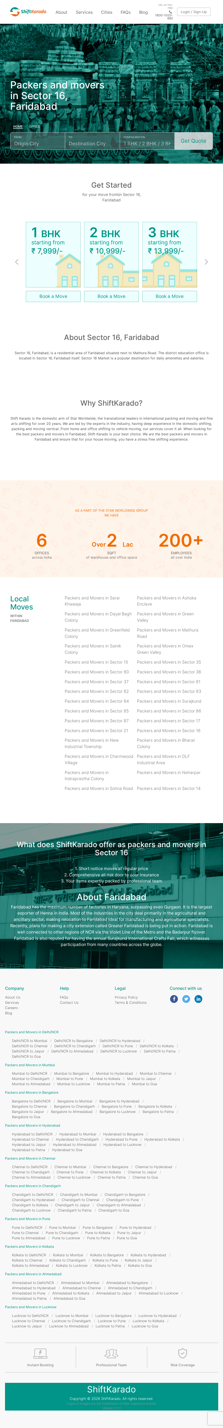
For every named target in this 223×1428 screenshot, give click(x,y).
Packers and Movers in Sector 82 (97, 691)
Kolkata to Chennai (27, 1260)
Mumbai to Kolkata (105, 1078)
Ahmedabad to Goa (69, 1298)
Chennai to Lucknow (74, 1177)
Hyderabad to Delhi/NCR (32, 1134)
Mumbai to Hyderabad (114, 1073)
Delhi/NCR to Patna (160, 1051)
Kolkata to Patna (108, 1265)
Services (84, 12)
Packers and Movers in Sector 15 (96, 662)
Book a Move (53, 296)
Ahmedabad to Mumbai (80, 1282)
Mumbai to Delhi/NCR (29, 1073)
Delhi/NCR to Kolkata (157, 1046)
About (61, 12)
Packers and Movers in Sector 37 (97, 681)
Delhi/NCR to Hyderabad (120, 1040)
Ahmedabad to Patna (29, 1298)
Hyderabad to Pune (121, 1139)
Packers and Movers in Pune (27, 1219)
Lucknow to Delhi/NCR (30, 1315)
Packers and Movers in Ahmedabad (33, 1274)
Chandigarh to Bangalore (125, 1194)
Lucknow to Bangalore (113, 1315)
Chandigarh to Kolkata (30, 1205)
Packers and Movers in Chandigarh (33, 1186)
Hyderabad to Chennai (30, 1139)
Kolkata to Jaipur (138, 1260)
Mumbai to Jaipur (141, 1078)
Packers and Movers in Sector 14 (169, 788)
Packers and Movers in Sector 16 (169, 730)
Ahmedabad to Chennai (82, 1288)
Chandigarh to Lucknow (31, 1210)
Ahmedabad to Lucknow (158, 1293)
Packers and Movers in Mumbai (30, 1065)
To (70, 137)
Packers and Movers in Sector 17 (168, 720)
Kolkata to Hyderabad (148, 1255)
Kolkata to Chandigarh (67, 1260)
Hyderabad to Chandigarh (77, 1139)
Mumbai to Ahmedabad (31, 1084)
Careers (11, 1008)
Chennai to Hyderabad (153, 1167)
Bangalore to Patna (158, 1111)
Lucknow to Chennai (28, 1321)
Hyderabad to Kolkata (162, 1139)
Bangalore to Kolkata (155, 1106)
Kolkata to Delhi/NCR (29, 1255)
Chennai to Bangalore (110, 1167)
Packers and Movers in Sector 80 (97, 672)
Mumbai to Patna (111, 1084)
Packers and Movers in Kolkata (29, 1246)
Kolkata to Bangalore (107, 1255)
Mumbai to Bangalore (71, 1073)
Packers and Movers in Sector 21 (96, 730)
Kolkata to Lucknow (72, 1265)
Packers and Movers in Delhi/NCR (32, 1032)
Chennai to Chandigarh (31, 1172)
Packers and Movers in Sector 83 (169, 691)
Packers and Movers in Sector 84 (97, 701)
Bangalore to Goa (26, 1117)
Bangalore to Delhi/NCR (31, 1101)
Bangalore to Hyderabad (119, 1101)
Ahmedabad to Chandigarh (130, 1288)
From (18, 137)
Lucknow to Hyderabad (158, 1315)
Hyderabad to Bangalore (123, 1134)
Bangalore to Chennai (29, 1106)
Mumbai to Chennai (156, 1073)
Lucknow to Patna (110, 1326)
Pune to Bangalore (98, 1227)
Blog (143, 12)
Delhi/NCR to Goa (26, 1056)
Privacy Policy (126, 997)
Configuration (134, 137)
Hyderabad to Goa (67, 1150)
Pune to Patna (98, 1238)
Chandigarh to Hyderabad (33, 1200)
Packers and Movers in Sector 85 (97, 711)
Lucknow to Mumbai (72, 1315)
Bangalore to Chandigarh (74, 1106)
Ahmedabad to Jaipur (114, 1293)
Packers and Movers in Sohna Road (99, 788)
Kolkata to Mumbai (68, 1255)
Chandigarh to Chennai (80, 1200)
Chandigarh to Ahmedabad (119, 1205)
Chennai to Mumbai (70, 1167)
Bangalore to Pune (117, 1106)
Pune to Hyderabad (135, 1227)
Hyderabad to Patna (28, 1150)
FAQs (126, 12)
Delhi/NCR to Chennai (29, 1046)
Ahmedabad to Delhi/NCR (33, 1282)
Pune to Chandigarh (62, 1233)
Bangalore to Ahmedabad (72, 1111)
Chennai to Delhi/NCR (29, 1167)
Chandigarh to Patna (74, 1210)
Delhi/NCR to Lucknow (118, 1051)
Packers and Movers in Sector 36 (169, 672)
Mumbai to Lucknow (73, 1084)
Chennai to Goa (145, 1177)
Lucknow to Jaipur (27, 1326)
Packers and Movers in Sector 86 (169, 711)
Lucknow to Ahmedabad (69, 1326)
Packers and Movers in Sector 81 (169, 681)
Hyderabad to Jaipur (29, 1144)
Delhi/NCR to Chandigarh (75, 1046)
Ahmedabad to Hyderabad (34, 1288)
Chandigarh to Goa (113, 1210)
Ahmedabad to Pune (28, 1293)
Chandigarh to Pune (122, 1200)
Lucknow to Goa (145, 1326)
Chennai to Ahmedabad (31, 1177)
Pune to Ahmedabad (28, 1238)
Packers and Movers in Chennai (30, 1158)
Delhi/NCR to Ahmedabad (72, 1051)
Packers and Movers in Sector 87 (97, 720)
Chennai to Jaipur (142, 1172)
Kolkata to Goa (140, 1265)
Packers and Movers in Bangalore (31, 1092)
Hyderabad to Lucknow (122, 1144)
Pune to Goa (127, 1238)
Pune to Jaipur (129, 1233)
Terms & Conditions (131, 1002)
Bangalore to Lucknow (118, 1111)
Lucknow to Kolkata (148, 1321)
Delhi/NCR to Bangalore (73, 1040)
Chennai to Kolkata (105, 1172)
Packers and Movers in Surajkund (169, 701)
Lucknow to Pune (112, 1321)
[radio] (18, 127)
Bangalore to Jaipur (28, 1111)
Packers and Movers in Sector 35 (169, 662)
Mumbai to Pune (69, 1078)
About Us (12, 997)
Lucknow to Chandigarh (71, 1321)
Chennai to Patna (112, 1177)
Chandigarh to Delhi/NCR (32, 1194)
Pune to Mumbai (62, 1227)
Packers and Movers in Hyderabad (32, 1125)
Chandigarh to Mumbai (79, 1194)
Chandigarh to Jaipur (72, 1205)
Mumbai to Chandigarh (30, 1078)
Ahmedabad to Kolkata (70, 1293)
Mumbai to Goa (144, 1084)
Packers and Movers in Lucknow (30, 1307)
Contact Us (69, 1002)
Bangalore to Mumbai (74, 1101)
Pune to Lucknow (66, 1238)
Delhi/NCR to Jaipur (28, 1051)
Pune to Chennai (25, 1233)
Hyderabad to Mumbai (77, 1134)
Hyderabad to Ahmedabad (74, 1144)
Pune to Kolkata (97, 1233)
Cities (106, 12)
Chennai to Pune (70, 1172)
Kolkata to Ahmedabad (30, 1265)
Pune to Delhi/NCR (27, 1227)
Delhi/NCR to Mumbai (29, 1040)
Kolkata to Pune (105, 1260)
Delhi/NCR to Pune (118, 1046)
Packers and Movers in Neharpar (169, 772)
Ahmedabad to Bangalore (127, 1282)
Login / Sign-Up (194, 12)
